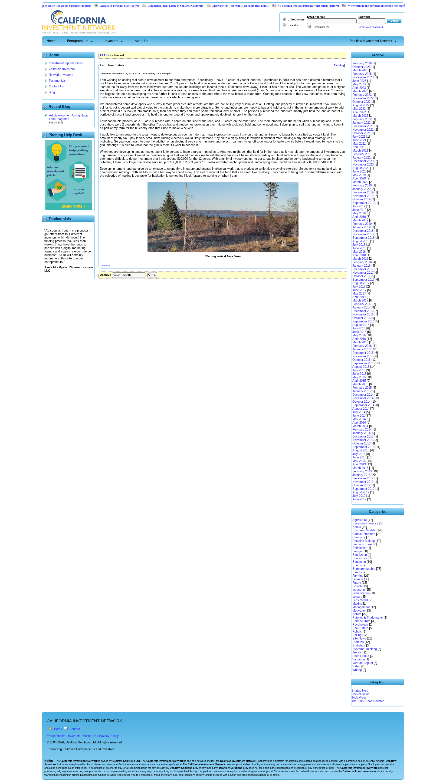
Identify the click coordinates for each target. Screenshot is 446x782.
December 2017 (363, 269)
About (87, 736)
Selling (356, 635)
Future (356, 582)
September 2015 (363, 363)
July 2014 (358, 412)
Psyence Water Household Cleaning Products (43, 6)
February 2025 (362, 74)
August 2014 (360, 408)
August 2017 (360, 283)
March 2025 (360, 70)
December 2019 (363, 192)
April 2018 (359, 255)
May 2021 (359, 143)
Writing (357, 670)
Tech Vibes (359, 697)
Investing (358, 589)
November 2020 (363, 164)
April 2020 (359, 178)
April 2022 (359, 112)
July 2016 (358, 328)
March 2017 (360, 300)
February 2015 (362, 387)
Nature (356, 614)
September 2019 (363, 203)
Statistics (358, 645)
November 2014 (363, 398)
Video (356, 666)
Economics (359, 558)
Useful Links (360, 656)
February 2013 (362, 471)
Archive (105, 275)
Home (51, 41)
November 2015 (363, 356)
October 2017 (361, 276)
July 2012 (358, 495)
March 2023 (360, 91)
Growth (357, 586)
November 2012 (363, 482)
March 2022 (360, 115)
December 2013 (363, 436)
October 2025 (361, 67)
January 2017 (361, 307)
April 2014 (359, 422)
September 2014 (363, 405)
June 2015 (359, 373)
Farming (357, 575)
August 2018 (360, 241)
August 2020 (360, 168)
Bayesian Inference (365, 523)
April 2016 (359, 339)
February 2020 (362, 185)
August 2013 (360, 450)
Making (357, 603)
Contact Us (56, 86)
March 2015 (360, 384)
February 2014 (362, 429)
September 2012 (363, 488)
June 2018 (359, 248)
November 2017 (363, 272)
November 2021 (363, 129)
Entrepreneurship (363, 568)
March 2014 (360, 426)
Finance (357, 579)
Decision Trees (362, 544)
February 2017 (362, 304)
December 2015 (363, 353)
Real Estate (360, 628)
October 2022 (361, 101)
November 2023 (363, 77)
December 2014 (363, 394)
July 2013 (358, 454)
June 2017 (359, 290)
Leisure (357, 596)
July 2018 (358, 244)
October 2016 (361, 318)
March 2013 (360, 468)
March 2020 (360, 182)
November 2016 (363, 314)
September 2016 (363, 321)
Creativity (358, 537)
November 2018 (363, 234)
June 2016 (359, 332)
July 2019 (358, 206)
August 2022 (360, 105)
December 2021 (363, 126)
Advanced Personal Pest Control (98, 6)
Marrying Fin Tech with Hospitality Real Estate (220, 6)
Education (359, 561)
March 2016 (360, 342)
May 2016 (359, 335)
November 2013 (363, 440)
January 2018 (361, 265)
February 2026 (362, 63)
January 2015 (361, 391)
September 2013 (363, 447)
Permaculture (361, 621)
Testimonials (57, 80)
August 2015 (360, 366)
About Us (141, 41)
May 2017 (359, 293)
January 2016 (361, 349)
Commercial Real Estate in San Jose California (155, 6)
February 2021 (362, 154)
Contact (74, 729)
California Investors (62, 69)
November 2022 (363, 98)
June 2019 (359, 210)
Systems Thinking (364, 649)
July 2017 (358, 286)
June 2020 (359, 171)
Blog (52, 92)
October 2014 (361, 401)
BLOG (104, 55)
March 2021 (360, 150)
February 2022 (362, 119)
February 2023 (362, 94)
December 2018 (363, 230)
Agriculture (359, 520)
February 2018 (362, 262)
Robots (357, 631)
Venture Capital (362, 663)
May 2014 (359, 419)
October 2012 (361, 485)
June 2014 (359, 415)
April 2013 (359, 464)
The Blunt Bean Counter (367, 701)
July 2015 (358, 370)
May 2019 (359, 213)
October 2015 (361, 359)
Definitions (359, 548)
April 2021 (359, 147)
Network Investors (61, 74)
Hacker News (360, 694)
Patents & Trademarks (367, 617)
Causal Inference (363, 534)
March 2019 (360, 220)
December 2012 (363, 478)
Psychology (360, 624)
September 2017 (363, 279)
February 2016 (362, 346)
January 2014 (361, 433)
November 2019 (363, 196)
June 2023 (359, 81)
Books (356, 527)
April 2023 (359, 87)
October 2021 (361, 133)
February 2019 (362, 223)
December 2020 (363, 161)
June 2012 (359, 499)
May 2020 (359, 175)
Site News (359, 638)
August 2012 (360, 492)
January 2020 (361, 189)
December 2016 (363, 311)
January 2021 (361, 157)
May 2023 (359, 84)
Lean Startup (361, 593)
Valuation (358, 659)
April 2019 (359, 217)
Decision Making (363, 541)
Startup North (360, 690)
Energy (357, 565)
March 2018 (360, 258)
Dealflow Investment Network (370, 41)
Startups (358, 642)
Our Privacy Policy (106, 736)
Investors (111, 41)
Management (361, 607)
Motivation (359, 610)
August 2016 (360, 325)
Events (357, 572)
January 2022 (361, 122)
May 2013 (359, 461)
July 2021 (358, 136)
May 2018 (359, 251)
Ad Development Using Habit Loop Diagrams (68, 117)
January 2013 (361, 475)
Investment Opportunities (66, 63)
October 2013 (361, 443)
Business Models (364, 530)
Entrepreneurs (77, 41)
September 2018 (363, 237)
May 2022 (359, 108)
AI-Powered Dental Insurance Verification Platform (287, 6)
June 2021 (359, 140)
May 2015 (359, 377)
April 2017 (359, 297)
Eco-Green (359, 555)
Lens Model (360, 600)
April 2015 (359, 380)
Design (357, 551)
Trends (357, 652)
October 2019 (361, 199)
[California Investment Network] (79, 34)
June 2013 (359, 457)
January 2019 (361, 227)
